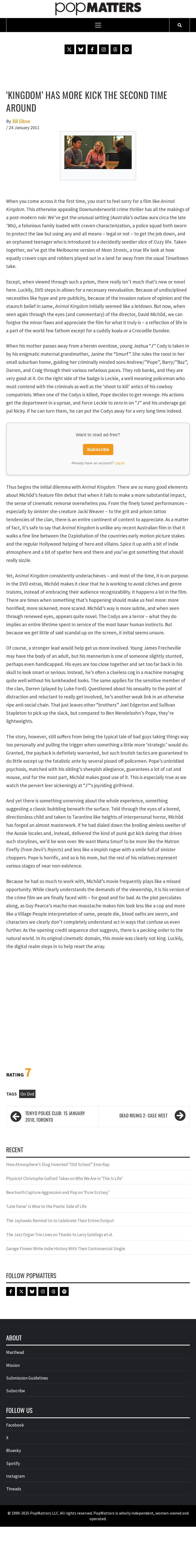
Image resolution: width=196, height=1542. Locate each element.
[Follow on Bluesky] (81, 49)
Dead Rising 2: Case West (143, 1115)
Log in (120, 463)
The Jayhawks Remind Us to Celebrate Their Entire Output (60, 1220)
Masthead (15, 1352)
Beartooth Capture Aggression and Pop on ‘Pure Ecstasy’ (57, 1192)
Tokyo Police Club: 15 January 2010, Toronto (55, 1116)
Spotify (13, 1463)
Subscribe (98, 449)
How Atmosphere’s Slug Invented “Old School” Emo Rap (58, 1164)
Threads (13, 1489)
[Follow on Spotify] (127, 49)
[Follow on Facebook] (92, 49)
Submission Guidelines (27, 1378)
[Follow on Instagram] (104, 49)
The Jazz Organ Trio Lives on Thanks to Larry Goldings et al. (59, 1234)
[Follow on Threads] (115, 49)
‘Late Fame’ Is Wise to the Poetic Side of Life (46, 1206)
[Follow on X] (69, 49)
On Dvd (27, 1094)
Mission (13, 1365)
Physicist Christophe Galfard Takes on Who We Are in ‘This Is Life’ (64, 1178)
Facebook (15, 1425)
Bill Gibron (21, 121)
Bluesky (13, 1450)
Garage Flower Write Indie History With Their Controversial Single (65, 1248)
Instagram (15, 1476)
